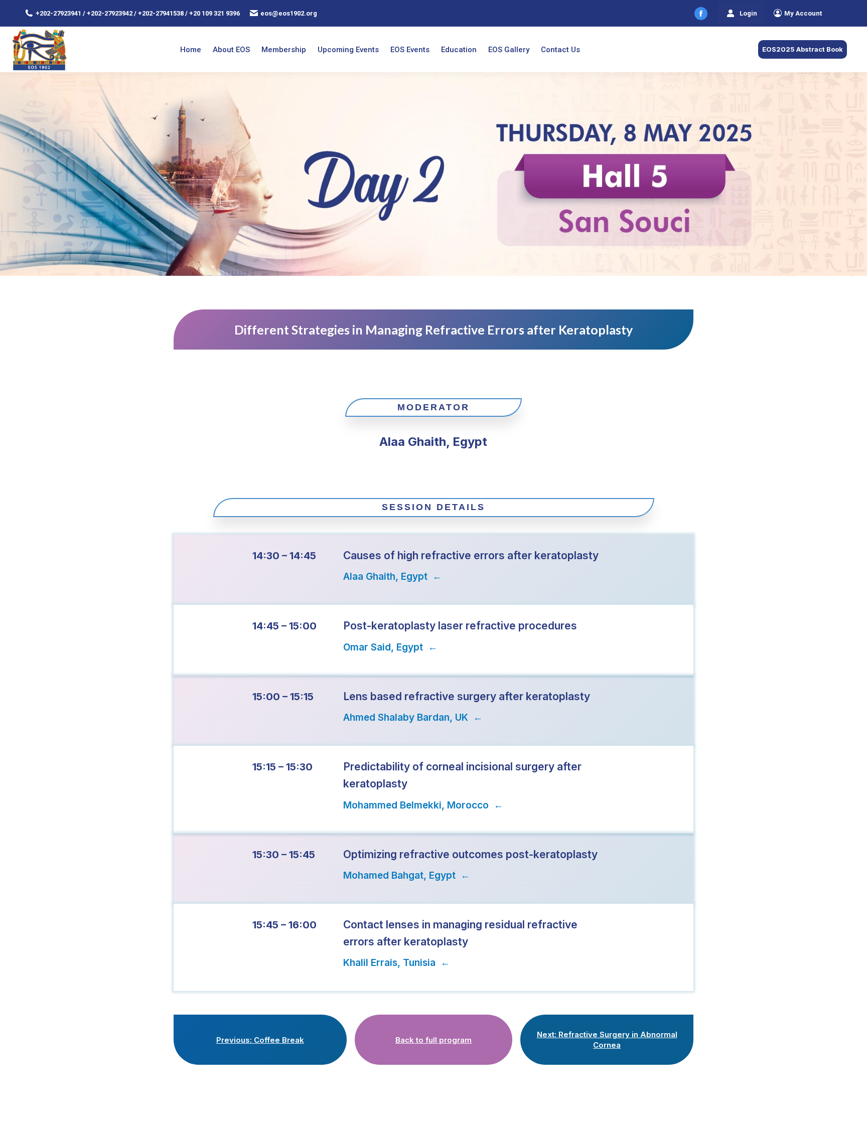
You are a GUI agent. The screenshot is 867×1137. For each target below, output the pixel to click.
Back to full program (433, 1040)
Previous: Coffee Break (260, 1040)
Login (748, 13)
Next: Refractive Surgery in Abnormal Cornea (607, 1040)
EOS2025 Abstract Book (802, 49)
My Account (803, 13)
